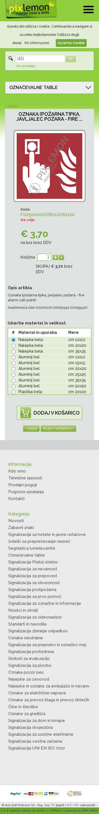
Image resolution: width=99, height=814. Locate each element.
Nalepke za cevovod (28, 679)
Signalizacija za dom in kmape (36, 720)
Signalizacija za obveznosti (34, 582)
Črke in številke (23, 706)
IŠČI (71, 59)
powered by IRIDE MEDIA (81, 810)
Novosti (16, 520)
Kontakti (16, 498)
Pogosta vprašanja (26, 491)
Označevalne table (26, 555)
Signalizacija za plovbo (29, 665)
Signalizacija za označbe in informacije (44, 603)
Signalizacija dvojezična (30, 727)
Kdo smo (17, 471)
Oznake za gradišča (26, 713)
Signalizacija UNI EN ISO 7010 (36, 748)
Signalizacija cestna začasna (35, 741)
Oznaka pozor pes (26, 672)
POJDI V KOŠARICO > (58, 428)
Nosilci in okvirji (23, 610)
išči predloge (25, 66)
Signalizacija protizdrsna (31, 651)
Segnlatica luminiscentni (31, 548)
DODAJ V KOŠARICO (57, 413)
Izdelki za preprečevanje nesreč (39, 541)
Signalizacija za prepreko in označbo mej (47, 644)
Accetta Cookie (71, 43)
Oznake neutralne (25, 637)
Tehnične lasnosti (25, 477)
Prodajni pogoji (22, 484)
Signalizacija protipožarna (32, 589)
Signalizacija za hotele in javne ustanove (47, 534)
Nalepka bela (30, 339)
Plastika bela (30, 391)
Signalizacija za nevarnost (32, 568)
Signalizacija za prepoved (32, 575)
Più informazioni (36, 43)
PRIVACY (57, 810)
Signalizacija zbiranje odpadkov (38, 630)
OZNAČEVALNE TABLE (33, 87)
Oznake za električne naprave (37, 693)
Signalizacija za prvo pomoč (34, 596)
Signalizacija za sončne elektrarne (40, 734)
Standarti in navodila (27, 624)
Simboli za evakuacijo (29, 658)
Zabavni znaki (21, 527)
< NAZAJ (12, 106)
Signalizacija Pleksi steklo (33, 562)
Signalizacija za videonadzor (35, 617)
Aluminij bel (29, 357)
